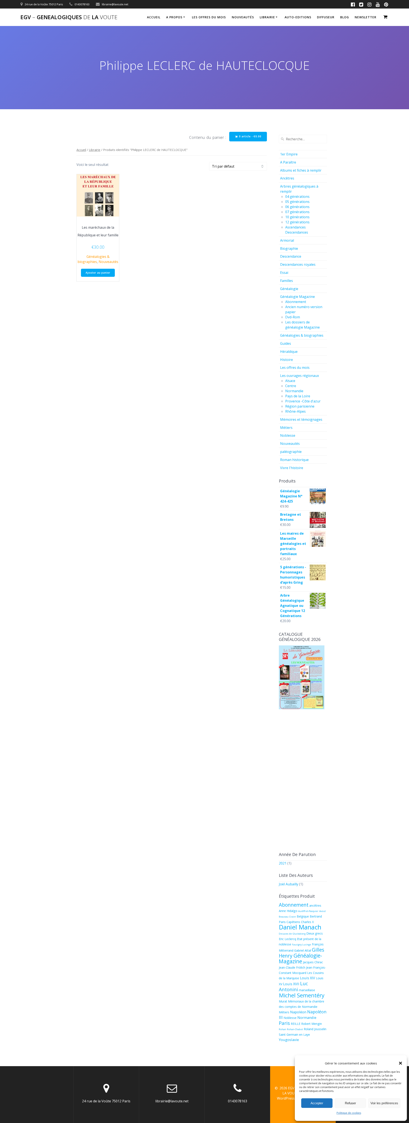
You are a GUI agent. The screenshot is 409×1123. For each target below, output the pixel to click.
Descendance (290, 256)
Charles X (307, 922)
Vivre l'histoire (291, 467)
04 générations (297, 196)
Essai (284, 272)
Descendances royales (297, 264)
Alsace (290, 380)
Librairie (267, 17)
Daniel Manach (300, 927)
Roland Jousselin (315, 1029)
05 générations (297, 201)
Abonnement (295, 301)
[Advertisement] (303, 781)
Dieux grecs (314, 933)
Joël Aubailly (288, 884)
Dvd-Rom (292, 317)
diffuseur (325, 17)
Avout (322, 911)
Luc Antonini (293, 986)
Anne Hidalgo (288, 911)
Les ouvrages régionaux (299, 375)
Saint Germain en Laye (294, 1035)
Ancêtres (287, 178)
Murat (283, 1001)
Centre (290, 385)
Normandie (294, 391)
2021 (283, 863)
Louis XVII (291, 983)
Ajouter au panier (98, 272)
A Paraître (288, 162)
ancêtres (315, 905)
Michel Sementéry (301, 995)
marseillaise (307, 990)
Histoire (286, 359)
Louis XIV (307, 977)
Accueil (153, 17)
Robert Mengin (311, 1024)
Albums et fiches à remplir (300, 170)
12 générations (297, 222)
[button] (400, 1063)
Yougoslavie (289, 1039)
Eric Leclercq (287, 939)
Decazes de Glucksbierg (292, 933)
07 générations (297, 212)
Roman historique (294, 459)
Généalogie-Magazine (300, 958)
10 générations (297, 217)
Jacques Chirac (313, 962)
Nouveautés (108, 261)
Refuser (350, 1103)
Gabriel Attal (302, 950)
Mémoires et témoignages (301, 419)
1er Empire (289, 154)
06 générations (297, 206)
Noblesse (287, 435)
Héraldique (289, 351)
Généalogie (289, 288)
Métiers (286, 427)
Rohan (282, 1029)
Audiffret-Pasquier (308, 911)
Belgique (303, 916)
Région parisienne (299, 406)
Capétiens (293, 922)
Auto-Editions (298, 17)
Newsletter (365, 17)
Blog (344, 17)
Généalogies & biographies (301, 335)
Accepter (317, 1103)
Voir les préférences (384, 1103)
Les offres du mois (209, 17)
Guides (285, 343)
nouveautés (243, 17)
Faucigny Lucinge (301, 944)
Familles (286, 280)
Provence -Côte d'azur (303, 401)
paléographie (291, 451)
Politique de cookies (349, 1113)
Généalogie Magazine (297, 296)
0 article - (249, 136)
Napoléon (298, 1012)
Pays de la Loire (297, 396)
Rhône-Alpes (295, 411)
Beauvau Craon (287, 916)
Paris (284, 1023)
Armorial (287, 240)
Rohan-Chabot (295, 1029)
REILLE (295, 1024)
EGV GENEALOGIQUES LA (68, 17)
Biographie (289, 248)
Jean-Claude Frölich (292, 967)
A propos (174, 17)
